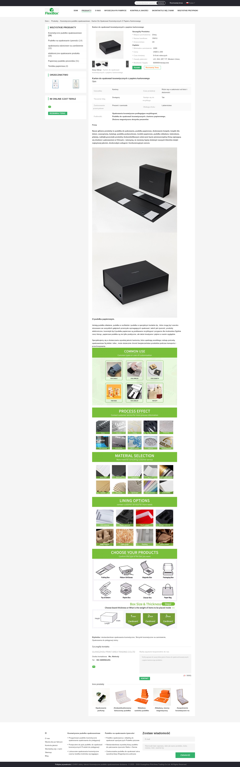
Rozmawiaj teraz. (176, 3)
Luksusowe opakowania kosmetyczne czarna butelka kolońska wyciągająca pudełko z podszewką (84, 753)
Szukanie (161, 3)
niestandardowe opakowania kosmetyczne (118, 637)
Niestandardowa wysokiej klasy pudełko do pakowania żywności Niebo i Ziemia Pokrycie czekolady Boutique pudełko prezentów (122, 746)
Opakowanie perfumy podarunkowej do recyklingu (101, 709)
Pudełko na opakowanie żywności (63, 41)
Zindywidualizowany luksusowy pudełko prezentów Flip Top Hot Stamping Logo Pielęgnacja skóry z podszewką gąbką (122, 709)
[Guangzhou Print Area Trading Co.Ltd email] (51, 107)
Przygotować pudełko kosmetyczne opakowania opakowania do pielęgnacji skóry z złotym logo (84, 739)
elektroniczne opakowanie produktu (64, 53)
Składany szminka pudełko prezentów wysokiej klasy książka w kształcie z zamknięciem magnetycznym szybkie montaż (141, 709)
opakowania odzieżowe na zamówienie (65, 46)
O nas (98, 11)
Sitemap (48, 752)
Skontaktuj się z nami (163, 11)
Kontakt (137, 67)
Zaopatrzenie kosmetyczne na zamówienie (182, 709)
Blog (46, 756)
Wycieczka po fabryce (115, 11)
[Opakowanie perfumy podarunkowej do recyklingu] (101, 697)
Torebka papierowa (56, 66)
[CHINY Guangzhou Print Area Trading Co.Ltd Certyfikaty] (55, 83)
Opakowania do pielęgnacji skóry (105, 640)
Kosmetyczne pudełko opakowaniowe (75, 21)
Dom (76, 11)
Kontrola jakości (139, 11)
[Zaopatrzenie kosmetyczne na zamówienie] (182, 697)
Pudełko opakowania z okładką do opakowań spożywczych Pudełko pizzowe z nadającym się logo (123, 739)
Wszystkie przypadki (188, 11)
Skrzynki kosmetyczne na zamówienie (151, 637)
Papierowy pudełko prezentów (61, 61)
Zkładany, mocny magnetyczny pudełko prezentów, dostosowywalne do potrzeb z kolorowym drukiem (162, 709)
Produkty (86, 11)
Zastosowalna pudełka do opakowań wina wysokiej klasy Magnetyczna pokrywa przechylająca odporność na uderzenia (123, 753)
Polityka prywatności (63, 764)
